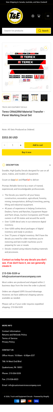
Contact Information (11, 331)
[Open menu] (48, 16)
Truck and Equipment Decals (14, 107)
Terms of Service (9, 338)
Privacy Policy (8, 342)
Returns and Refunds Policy (14, 335)
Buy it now (26, 152)
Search (45, 31)
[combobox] (26, 31)
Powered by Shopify (41, 396)
